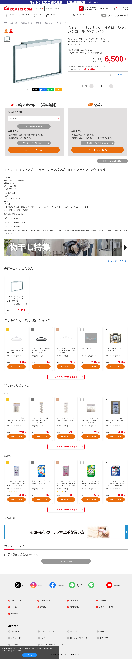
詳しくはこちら (94, 2)
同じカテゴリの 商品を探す (118, 261)
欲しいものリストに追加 (112, 161)
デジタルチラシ (24, 15)
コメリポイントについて (120, 74)
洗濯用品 (39, 23)
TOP (5, 23)
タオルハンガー (62, 23)
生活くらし (14, 23)
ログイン (112, 15)
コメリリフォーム (47, 631)
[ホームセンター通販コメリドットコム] (18, 10)
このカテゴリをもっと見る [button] (66, 376)
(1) (66, 492)
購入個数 (85, 86)
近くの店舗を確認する (34, 126)
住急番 (102, 631)
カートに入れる (34, 150)
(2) (16, 492)
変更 (104, 15)
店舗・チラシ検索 (51, 15)
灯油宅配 (44, 638)
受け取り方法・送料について (34, 143)
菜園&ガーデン (16, 638)
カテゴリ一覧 (10, 15)
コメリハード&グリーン (79, 638)
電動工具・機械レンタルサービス (53, 644)
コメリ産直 (15, 631)
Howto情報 (37, 15)
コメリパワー (105, 638)
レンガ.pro (74, 631)
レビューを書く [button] (66, 561)
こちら (8, 651)
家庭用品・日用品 (26, 23)
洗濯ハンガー (49, 23)
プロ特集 (14, 644)
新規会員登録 (122, 15)
